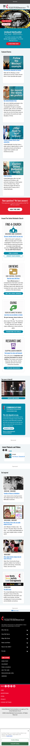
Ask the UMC (5, 670)
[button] (28, 6)
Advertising (5, 693)
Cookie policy (9, 736)
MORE (11, 451)
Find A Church (13, 253)
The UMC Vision (7, 587)
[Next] (6, 450)
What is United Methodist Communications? (9, 432)
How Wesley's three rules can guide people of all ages (12, 523)
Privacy (3, 699)
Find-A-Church (6, 667)
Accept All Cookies (15, 743)
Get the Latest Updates (13, 293)
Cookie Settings (6, 702)
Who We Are (6, 491)
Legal (3, 696)
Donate (3, 651)
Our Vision (6, 24)
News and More (5, 642)
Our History (7, 21)
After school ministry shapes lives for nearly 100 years (12, 558)
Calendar (4, 664)
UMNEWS (4, 676)
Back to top (15, 610)
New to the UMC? (6, 647)
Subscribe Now (13, 44)
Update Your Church (13, 256)
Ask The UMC (15, 209)
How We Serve (7, 554)
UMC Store (5, 658)
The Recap (14, 454)
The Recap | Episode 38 (18, 456)
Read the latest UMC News (13, 278)
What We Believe (8, 176)
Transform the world (13, 331)
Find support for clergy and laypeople (13, 353)
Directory (4, 661)
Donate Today (8, 428)
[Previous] (3, 450)
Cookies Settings (15, 740)
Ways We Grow (7, 520)
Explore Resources (13, 368)
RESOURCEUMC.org (7, 673)
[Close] (28, 730)
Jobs (2, 690)
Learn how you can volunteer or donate (13, 315)
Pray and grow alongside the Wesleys (12, 70)
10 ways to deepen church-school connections (11, 141)
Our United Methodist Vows (10, 101)
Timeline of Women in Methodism (11, 493)
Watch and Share (13, 398)
